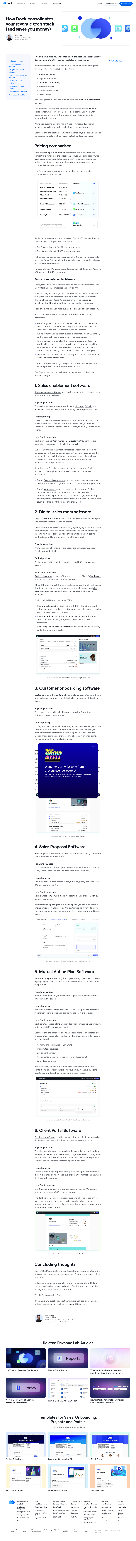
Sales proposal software (46, 853)
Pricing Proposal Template (89, 1518)
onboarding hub (80, 836)
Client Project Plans (59, 1513)
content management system (64, 440)
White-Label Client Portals (61, 1510)
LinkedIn (121, 61)
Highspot (79, 406)
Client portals (41, 1189)
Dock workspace (66, 678)
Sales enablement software (48, 392)
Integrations (75, 1507)
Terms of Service (86, 1530)
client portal (80, 1254)
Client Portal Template (90, 1512)
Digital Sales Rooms (41, 1504)
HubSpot (74, 1510)
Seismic (88, 406)
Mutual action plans (44, 978)
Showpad (39, 409)
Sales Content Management (20, 1508)
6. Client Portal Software (17, 92)
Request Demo (120, 1514)
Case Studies (122, 1507)
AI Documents (20, 1521)
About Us (121, 1504)
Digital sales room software (47, 518)
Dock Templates (106, 1504)
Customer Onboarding (49, 82)
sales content (54, 533)
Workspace (95, 576)
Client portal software (45, 1137)
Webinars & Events (107, 1510)
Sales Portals (38, 1510)
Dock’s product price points (55, 152)
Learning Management (23, 1512)
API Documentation (36, 1530)
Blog (102, 1518)
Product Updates (106, 1507)
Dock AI (73, 1504)
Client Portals (57, 1507)
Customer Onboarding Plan (91, 1508)
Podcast (104, 1524)
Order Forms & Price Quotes (41, 1514)
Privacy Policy (76, 1530)
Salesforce (74, 1513)
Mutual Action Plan (89, 1515)
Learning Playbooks (22, 1515)
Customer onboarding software (50, 694)
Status (46, 1530)
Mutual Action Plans (41, 1507)
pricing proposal (42, 907)
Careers (120, 1510)
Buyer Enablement (40, 1518)
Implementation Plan (90, 1522)
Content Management (54, 480)
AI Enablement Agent (22, 1518)
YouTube (121, 1521)
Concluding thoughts (16, 95)
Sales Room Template (90, 1504)
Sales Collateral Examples (106, 1514)
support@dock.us (77, 1304)
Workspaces (57, 269)
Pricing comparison (15, 61)
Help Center (24, 1530)
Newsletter (104, 1521)
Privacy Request (65, 1530)
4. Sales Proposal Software (15, 82)
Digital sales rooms (43, 576)
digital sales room (84, 678)
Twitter (113, 61)
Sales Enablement (47, 74)
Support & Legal (14, 1530)
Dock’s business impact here (50, 357)
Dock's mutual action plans (47, 1023)
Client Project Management (57, 1517)
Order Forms (47, 895)
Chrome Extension (74, 1517)
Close (94, 746)
